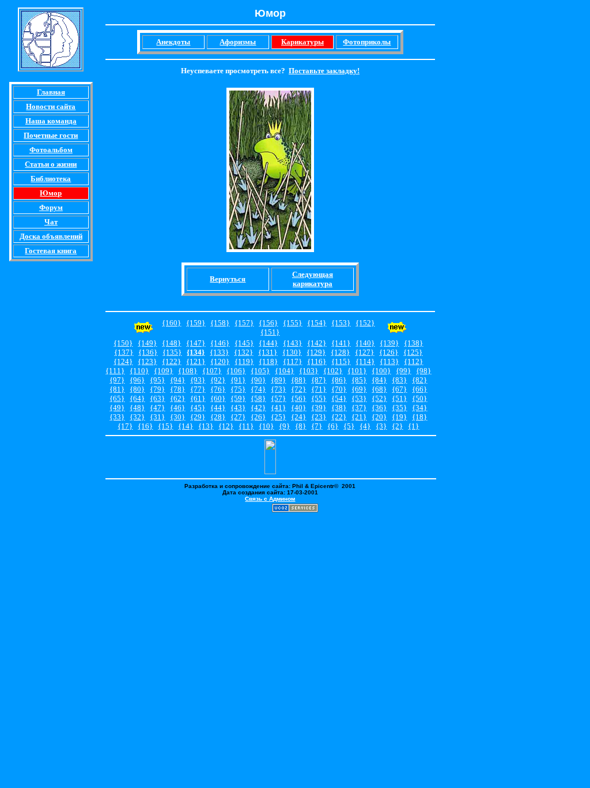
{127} (364, 352)
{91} (237, 380)
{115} (340, 361)
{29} (197, 416)
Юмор (51, 193)
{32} (137, 416)
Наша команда (51, 121)
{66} (419, 389)
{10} (266, 426)
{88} (298, 380)
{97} (116, 380)
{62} (177, 398)
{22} (338, 416)
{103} (308, 370)
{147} (195, 343)
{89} (278, 380)
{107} (211, 370)
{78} (177, 389)
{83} (399, 380)
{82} (419, 380)
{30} (177, 416)
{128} (340, 352)
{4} (365, 426)
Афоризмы (238, 41)
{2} (397, 426)
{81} (116, 389)
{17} (125, 426)
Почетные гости (51, 135)
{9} (284, 426)
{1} (413, 426)
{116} (316, 361)
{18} (419, 416)
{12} (225, 426)
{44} (217, 407)
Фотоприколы (367, 41)
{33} (116, 416)
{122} (171, 361)
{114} (365, 361)
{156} (268, 322)
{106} (235, 370)
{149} (147, 343)
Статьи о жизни (51, 164)
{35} (399, 407)
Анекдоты (173, 41)
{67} (399, 389)
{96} (137, 380)
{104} (284, 370)
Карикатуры (302, 41)
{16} (145, 426)
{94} (177, 380)
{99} (403, 370)
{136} (147, 352)
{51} (399, 398)
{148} (171, 343)
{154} (316, 322)
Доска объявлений (51, 236)
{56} (298, 398)
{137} (123, 352)
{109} (163, 370)
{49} (116, 407)
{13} (205, 426)
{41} (278, 407)
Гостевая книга (51, 250)
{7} (316, 426)
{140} (365, 343)
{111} (114, 370)
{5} (348, 426)
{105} (260, 370)
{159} (195, 322)
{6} (332, 426)
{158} (219, 322)
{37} (358, 407)
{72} (298, 389)
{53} (358, 398)
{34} (419, 407)
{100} (381, 370)
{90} (258, 380)
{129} (316, 352)
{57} (278, 398)
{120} (219, 361)
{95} (157, 380)
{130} (291, 352)
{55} (318, 398)
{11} (246, 426)
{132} (243, 352)
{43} (237, 407)
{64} (137, 398)
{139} (389, 343)
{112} (413, 361)
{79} (157, 389)
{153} (340, 322)
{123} (147, 361)
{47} (157, 407)
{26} (258, 416)
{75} (237, 389)
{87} (318, 380)
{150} (123, 343)
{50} (419, 398)
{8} (300, 426)
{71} (318, 389)
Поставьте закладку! (324, 70)
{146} (219, 343)
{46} (177, 407)
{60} (217, 398)
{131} (267, 352)
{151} (269, 332)
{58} (258, 398)
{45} (197, 407)
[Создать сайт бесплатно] (295, 509)
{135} (171, 352)
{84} (379, 380)
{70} (338, 389)
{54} (338, 398)
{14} (185, 426)
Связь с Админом (270, 499)
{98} (423, 370)
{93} (197, 380)
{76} (217, 389)
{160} (171, 322)
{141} (340, 343)
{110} (139, 370)
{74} (258, 389)
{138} (413, 343)
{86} (338, 380)
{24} (298, 416)
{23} (318, 416)
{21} (358, 416)
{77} (197, 389)
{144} (268, 343)
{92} (217, 380)
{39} (318, 407)
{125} (412, 352)
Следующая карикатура (312, 279)
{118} (268, 361)
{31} (157, 416)
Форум (51, 207)
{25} (278, 416)
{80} (137, 389)
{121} (195, 361)
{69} (358, 389)
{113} (389, 361)
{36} (379, 407)
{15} (165, 426)
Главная (51, 92)
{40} (298, 407)
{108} (187, 370)
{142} (316, 343)
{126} (388, 352)
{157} (244, 322)
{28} (217, 416)
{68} (379, 389)
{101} (356, 370)
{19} (399, 416)
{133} (219, 352)
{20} (379, 416)
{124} (123, 361)
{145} (244, 343)
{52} (379, 398)
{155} (292, 322)
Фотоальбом (51, 149)
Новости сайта (50, 106)
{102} (332, 370)
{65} (116, 398)
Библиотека (51, 178)
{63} (157, 398)
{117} (292, 361)
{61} (197, 398)
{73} (278, 389)
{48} (137, 407)
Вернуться (227, 279)
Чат (51, 221)
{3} (381, 426)
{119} (244, 361)
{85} (358, 380)
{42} (258, 407)
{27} (237, 416)
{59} (237, 398)
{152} (365, 322)
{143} (292, 343)
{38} (338, 407)
